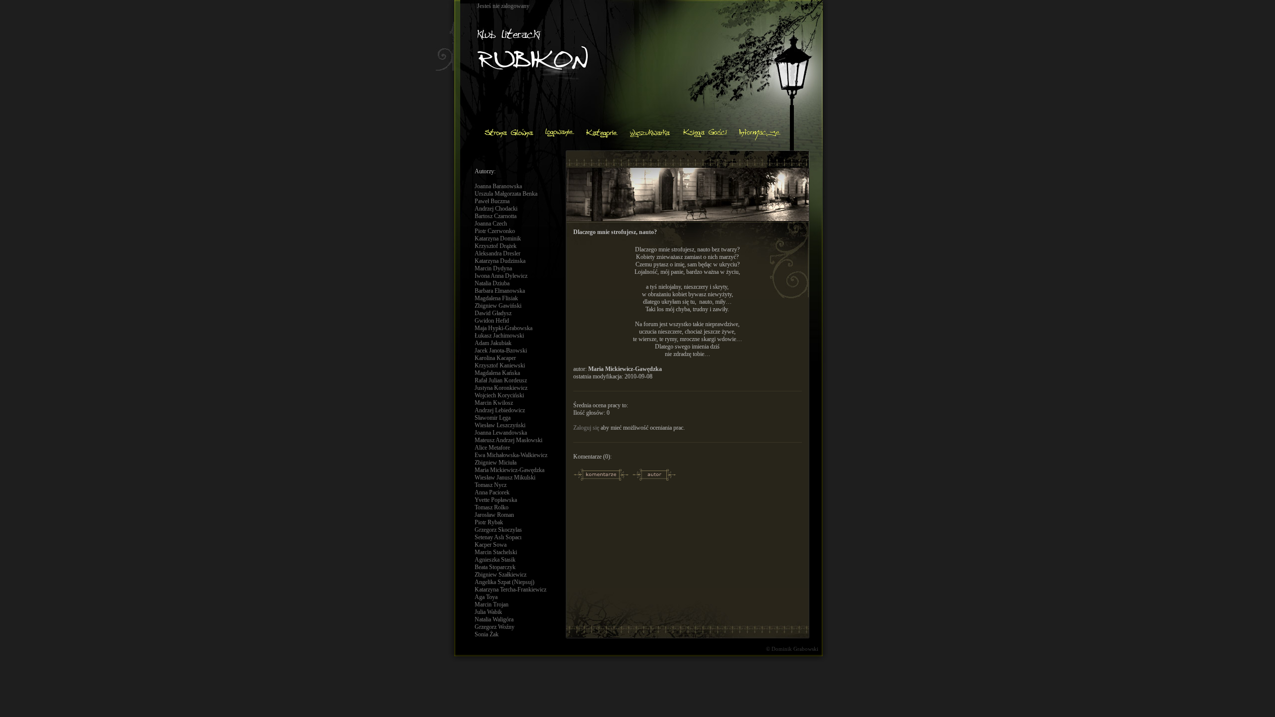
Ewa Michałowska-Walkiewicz (511, 455)
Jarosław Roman (494, 514)
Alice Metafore (492, 447)
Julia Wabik (488, 611)
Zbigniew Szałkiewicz (500, 574)
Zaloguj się (586, 427)
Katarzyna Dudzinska (500, 260)
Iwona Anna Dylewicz (501, 275)
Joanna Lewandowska (501, 432)
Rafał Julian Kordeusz (501, 380)
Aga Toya (486, 597)
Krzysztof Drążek (495, 245)
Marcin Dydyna (493, 268)
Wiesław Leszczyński (500, 425)
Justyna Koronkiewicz (501, 387)
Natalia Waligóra (494, 619)
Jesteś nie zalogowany (503, 5)
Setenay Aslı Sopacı (498, 537)
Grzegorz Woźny (494, 626)
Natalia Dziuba (492, 283)
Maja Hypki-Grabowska (503, 328)
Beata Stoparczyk (495, 567)
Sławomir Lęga (492, 417)
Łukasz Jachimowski (499, 335)
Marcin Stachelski (496, 552)
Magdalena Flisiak (496, 298)
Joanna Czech (491, 223)
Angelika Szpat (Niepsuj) (504, 582)
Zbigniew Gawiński (498, 305)
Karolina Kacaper (495, 358)
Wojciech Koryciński (499, 395)
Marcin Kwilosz (494, 402)
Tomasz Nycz (491, 484)
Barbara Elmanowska (500, 290)
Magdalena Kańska (497, 372)
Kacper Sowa (491, 544)
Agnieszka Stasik (495, 559)
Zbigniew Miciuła (495, 462)
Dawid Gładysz (493, 313)
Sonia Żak (487, 634)
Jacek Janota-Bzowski (501, 350)
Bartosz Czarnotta (495, 216)
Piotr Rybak (489, 522)
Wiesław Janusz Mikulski (505, 477)
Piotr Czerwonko (495, 231)
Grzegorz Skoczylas (498, 529)
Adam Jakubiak (493, 343)
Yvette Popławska (496, 499)
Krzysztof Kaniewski (500, 365)
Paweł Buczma (492, 201)
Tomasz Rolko (492, 507)
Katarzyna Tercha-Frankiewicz (510, 589)
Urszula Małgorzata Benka (506, 193)
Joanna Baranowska (498, 186)
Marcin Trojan (492, 604)
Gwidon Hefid (492, 320)
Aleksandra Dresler (497, 253)
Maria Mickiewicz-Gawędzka (509, 470)
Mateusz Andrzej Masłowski (508, 440)
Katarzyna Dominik (498, 238)
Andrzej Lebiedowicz (500, 410)
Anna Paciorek (492, 492)
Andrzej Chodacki (496, 208)
